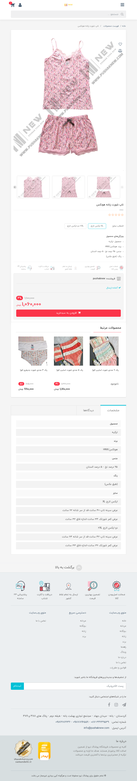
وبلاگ (123, 652)
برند (124, 641)
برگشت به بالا (65, 567)
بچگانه (123, 631)
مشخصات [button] (113, 410)
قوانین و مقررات (118, 667)
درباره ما (122, 657)
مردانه (123, 626)
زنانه (124, 636)
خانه (124, 620)
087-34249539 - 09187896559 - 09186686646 (82, 722)
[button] (15, 5)
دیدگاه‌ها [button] (88, 410)
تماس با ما (121, 662)
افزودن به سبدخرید (67, 313)
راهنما (123, 647)
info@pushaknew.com (96, 728)
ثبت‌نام (17, 686)
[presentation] (122, 187)
